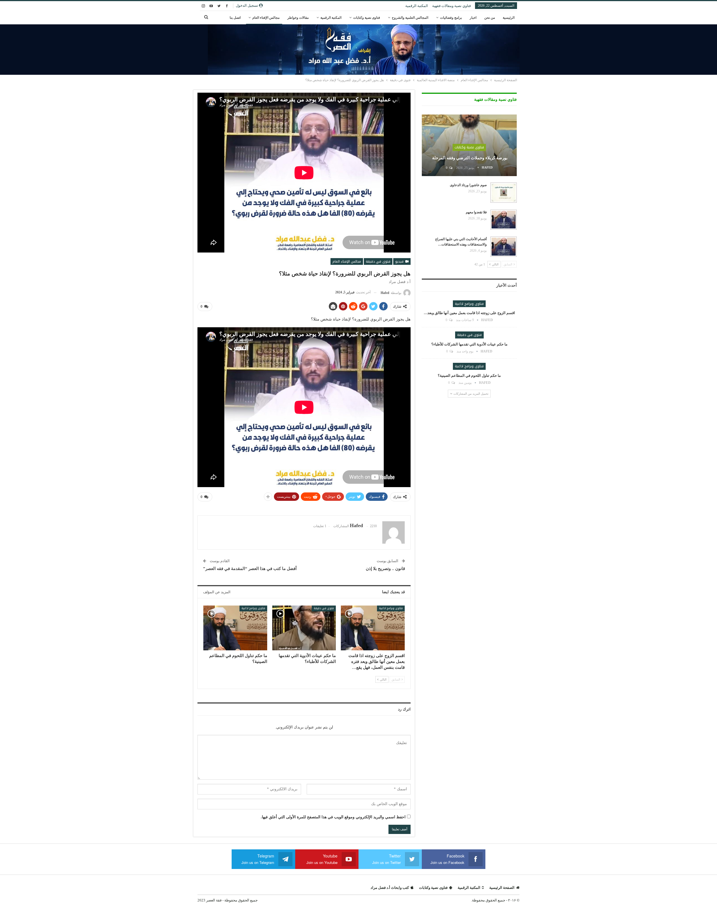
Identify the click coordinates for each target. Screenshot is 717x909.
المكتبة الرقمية (416, 6)
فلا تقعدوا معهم (476, 212)
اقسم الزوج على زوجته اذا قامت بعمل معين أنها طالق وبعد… (469, 313)
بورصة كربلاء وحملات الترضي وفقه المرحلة (469, 158)
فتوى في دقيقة (378, 261)
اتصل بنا (235, 18)
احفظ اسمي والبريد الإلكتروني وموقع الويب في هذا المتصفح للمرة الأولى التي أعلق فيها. (333, 817)
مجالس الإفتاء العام (266, 18)
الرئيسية (509, 18)
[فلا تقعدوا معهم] (504, 220)
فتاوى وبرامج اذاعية (391, 608)
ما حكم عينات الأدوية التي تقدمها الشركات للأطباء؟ (469, 344)
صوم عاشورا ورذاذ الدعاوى (468, 185)
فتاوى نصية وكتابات (366, 18)
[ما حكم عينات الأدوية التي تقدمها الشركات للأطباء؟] (304, 628)
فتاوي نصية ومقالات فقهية (451, 6)
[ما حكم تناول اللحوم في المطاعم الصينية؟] (235, 628)
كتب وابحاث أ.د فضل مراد (390, 887)
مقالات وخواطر (298, 18)
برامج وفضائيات (451, 18)
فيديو (400, 261)
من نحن (489, 18)
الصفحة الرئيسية (502, 887)
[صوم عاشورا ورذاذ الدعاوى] (504, 193)
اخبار (473, 18)
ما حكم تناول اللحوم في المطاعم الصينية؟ (469, 375)
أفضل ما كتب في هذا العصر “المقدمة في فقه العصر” (250, 568)
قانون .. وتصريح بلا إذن (385, 568)
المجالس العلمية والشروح (410, 18)
